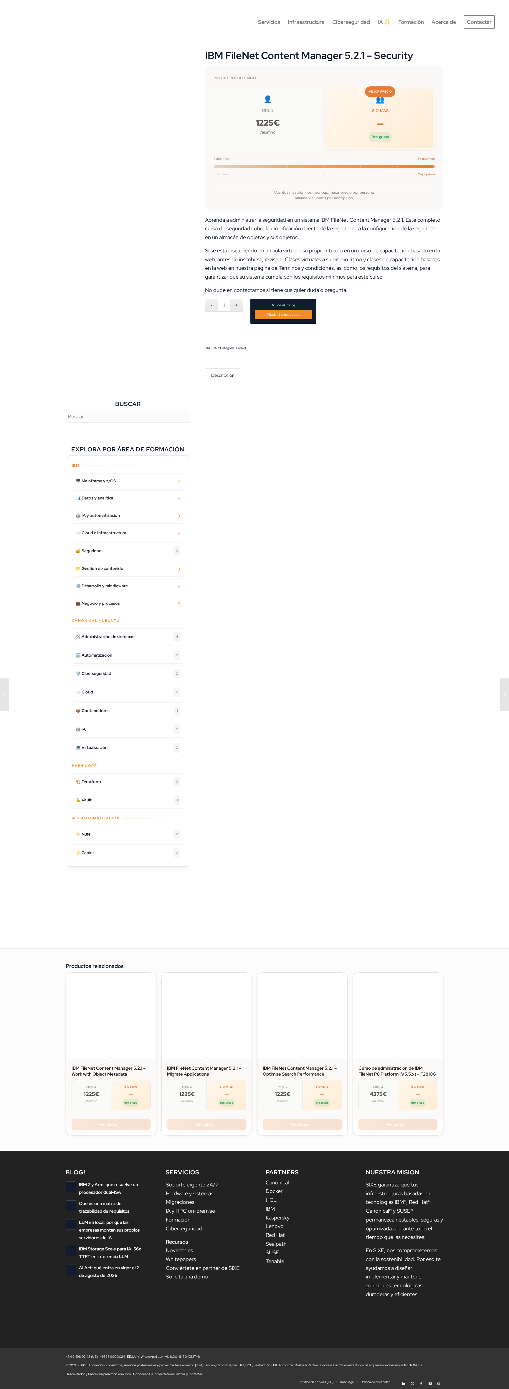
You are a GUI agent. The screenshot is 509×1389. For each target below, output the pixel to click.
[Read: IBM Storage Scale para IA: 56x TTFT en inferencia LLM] (71, 1251)
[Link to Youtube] (430, 1381)
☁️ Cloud (127, 692)
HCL (271, 1199)
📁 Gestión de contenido (99, 568)
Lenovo (275, 1226)
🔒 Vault (127, 800)
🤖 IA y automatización (98, 515)
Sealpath (276, 1243)
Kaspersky (278, 1217)
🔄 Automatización (127, 655)
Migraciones (180, 1202)
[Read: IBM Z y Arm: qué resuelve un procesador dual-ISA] (71, 1186)
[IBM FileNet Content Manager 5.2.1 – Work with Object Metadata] (4, 694)
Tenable (275, 1261)
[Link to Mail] (438, 1381)
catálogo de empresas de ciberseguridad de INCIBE (387, 1365)
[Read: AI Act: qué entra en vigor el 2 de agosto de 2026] (71, 1270)
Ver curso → (111, 1124)
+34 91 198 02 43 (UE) (82, 1357)
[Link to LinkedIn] (403, 1381)
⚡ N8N (127, 834)
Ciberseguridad (184, 1228)
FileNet (241, 348)
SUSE (272, 1252)
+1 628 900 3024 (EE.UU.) (119, 1357)
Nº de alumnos (283, 305)
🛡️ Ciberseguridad (127, 673)
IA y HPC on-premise (190, 1210)
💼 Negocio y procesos (98, 603)
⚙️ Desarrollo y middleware (102, 586)
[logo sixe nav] (39, 22)
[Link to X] (412, 1381)
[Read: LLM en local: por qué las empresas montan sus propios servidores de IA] (71, 1224)
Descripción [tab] (222, 375)
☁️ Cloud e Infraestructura (101, 532)
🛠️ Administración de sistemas (127, 636)
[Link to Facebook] (421, 1381)
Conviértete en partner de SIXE (202, 1268)
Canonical (277, 1182)
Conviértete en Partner (168, 1374)
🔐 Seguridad (127, 550)
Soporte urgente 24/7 (192, 1184)
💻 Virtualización (127, 747)
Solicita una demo (187, 1276)
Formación (178, 1219)
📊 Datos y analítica (94, 498)
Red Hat (275, 1235)
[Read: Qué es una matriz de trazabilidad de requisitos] (71, 1205)
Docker (274, 1191)
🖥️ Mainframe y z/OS (96, 481)
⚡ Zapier (127, 852)
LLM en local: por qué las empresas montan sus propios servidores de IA (109, 1230)
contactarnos (249, 290)
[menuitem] (269, 22)
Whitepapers (181, 1259)
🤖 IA (127, 729)
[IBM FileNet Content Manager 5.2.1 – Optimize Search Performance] (504, 694)
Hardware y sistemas (189, 1193)
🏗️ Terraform (127, 781)
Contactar (194, 1374)
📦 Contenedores (127, 710)
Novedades (179, 1250)
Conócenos (141, 1374)
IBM (270, 1208)
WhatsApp (148, 1357)
